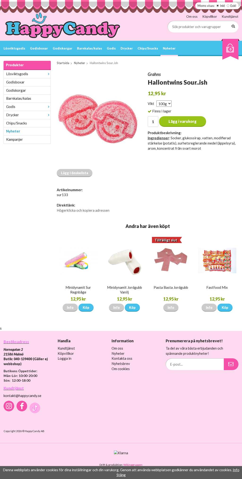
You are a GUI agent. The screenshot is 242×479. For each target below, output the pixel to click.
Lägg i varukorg (183, 121)
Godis (111, 48)
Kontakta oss (122, 358)
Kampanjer (14, 139)
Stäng (121, 475)
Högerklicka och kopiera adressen (83, 210)
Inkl (222, 6)
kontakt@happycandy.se (22, 395)
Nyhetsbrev (121, 363)
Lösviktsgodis (14, 48)
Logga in (64, 358)
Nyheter (169, 48)
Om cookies (121, 369)
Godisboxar (39, 48)
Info (70, 308)
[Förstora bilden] (97, 118)
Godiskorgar (62, 48)
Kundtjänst (230, 16)
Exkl (233, 6)
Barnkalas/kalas (89, 48)
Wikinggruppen (133, 465)
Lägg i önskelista (74, 173)
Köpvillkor (209, 16)
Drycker (127, 48)
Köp (86, 308)
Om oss (192, 16)
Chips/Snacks (148, 48)
